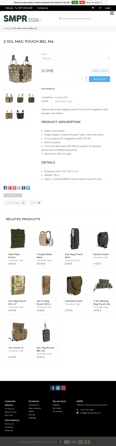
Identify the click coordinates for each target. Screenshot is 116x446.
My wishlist (57, 411)
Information (48, 88)
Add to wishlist (100, 70)
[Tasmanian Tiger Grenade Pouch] (74, 285)
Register (56, 405)
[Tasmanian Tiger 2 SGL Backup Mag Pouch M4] (103, 285)
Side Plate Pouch (13, 256)
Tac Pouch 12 (15, 347)
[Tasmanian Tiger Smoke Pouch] (103, 238)
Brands (32, 415)
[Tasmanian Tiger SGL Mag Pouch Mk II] (74, 238)
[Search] (60, 18)
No (82, 3)
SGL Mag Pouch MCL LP (17, 302)
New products (35, 408)
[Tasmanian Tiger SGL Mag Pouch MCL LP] (18, 285)
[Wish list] (100, 8)
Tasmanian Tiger (63, 101)
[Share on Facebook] (5, 188)
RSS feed (32, 418)
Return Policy (11, 412)
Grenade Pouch (73, 301)
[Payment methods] (59, 442)
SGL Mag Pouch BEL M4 (45, 349)
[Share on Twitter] (28, 188)
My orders (57, 408)
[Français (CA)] (9, 8)
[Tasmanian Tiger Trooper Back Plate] (46, 238)
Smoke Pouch (101, 254)
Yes (74, 3)
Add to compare (13, 203)
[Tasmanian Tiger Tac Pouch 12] (18, 331)
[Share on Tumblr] (23, 188)
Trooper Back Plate (44, 256)
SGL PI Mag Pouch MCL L (44, 302)
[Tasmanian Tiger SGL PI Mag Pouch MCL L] (46, 285)
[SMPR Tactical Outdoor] (22, 18)
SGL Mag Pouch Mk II (74, 256)
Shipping (9, 430)
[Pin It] (14, 188)
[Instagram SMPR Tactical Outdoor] (63, 387)
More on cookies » (94, 3)
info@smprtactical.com (90, 413)
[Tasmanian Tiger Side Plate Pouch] (18, 238)
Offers (31, 411)
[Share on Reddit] (19, 188)
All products (34, 405)
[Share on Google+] (10, 188)
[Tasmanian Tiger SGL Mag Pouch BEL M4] (46, 331)
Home (7, 28)
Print (33, 203)
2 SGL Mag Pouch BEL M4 (24, 28)
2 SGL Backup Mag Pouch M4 (101, 302)
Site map (9, 415)
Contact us (42, 8)
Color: (44, 54)
